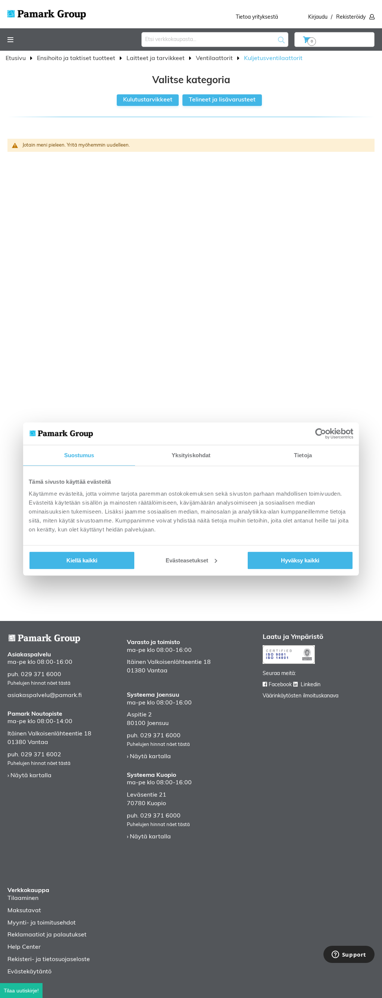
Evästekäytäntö (29, 972)
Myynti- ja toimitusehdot (41, 923)
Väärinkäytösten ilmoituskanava (300, 696)
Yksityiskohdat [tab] (191, 455)
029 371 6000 (41, 675)
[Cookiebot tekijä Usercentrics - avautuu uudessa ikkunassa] (320, 433)
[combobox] (214, 39)
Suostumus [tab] (79, 455)
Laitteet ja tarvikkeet (156, 59)
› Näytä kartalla (29, 776)
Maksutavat (24, 911)
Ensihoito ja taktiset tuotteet (77, 59)
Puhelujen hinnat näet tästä (39, 683)
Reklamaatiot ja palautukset (47, 935)
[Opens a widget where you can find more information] (349, 955)
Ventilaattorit (215, 59)
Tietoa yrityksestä (257, 17)
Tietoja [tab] (303, 455)
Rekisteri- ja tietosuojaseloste (48, 960)
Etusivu (16, 59)
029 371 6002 (41, 755)
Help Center (24, 947)
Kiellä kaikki (81, 560)
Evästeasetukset (187, 560)
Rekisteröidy (351, 17)
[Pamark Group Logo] (46, 12)
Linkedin (310, 685)
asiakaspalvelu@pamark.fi (44, 696)
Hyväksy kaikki (300, 560)
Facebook (280, 685)
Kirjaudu (318, 17)
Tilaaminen (22, 898)
